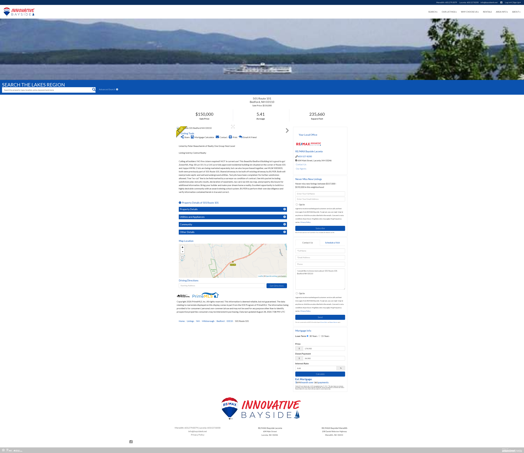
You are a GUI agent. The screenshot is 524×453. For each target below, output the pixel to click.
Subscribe (320, 228)
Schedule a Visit (332, 242)
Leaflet (260, 276)
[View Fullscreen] (182, 257)
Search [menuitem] (432, 12)
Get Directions (277, 285)
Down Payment (303, 353)
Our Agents (301, 168)
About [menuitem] (515, 12)
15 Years (325, 336)
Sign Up (516, 2)
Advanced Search (107, 89)
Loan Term (300, 336)
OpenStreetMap (271, 276)
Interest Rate (302, 363)
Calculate (320, 374)
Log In (507, 2)
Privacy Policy (305, 222)
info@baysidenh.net (489, 2)
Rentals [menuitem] (487, 12)
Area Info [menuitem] (501, 12)
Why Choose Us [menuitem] (469, 12)
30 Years (313, 336)
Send (320, 317)
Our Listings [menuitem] (448, 12)
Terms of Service (333, 322)
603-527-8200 (305, 156)
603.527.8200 (473, 2)
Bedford (220, 321)
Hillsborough (208, 321)
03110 (230, 321)
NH (198, 321)
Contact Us (301, 164)
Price (297, 343)
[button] (94, 90)
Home (182, 321)
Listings (190, 321)
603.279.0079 (451, 2)
